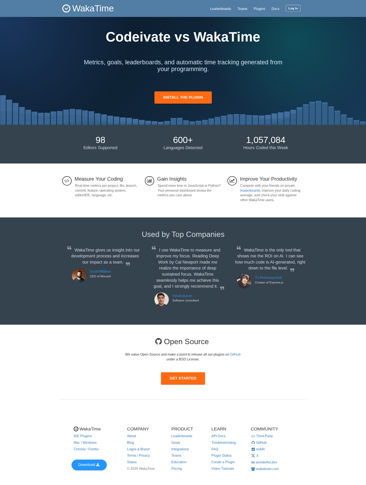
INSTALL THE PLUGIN (183, 97)
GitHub (235, 354)
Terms (131, 455)
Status (132, 462)
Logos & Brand (138, 449)
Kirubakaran (182, 296)
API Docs (218, 436)
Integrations (180, 449)
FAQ (214, 449)
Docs (275, 9)
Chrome (80, 449)
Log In (293, 8)
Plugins (259, 9)
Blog (130, 442)
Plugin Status (221, 455)
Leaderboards (220, 9)
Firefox (93, 449)
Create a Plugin (223, 462)
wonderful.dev (266, 462)
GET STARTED (183, 378)
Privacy (144, 455)
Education (179, 462)
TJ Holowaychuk (268, 277)
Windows (90, 442)
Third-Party (264, 436)
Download (86, 465)
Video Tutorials (222, 468)
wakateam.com (267, 469)
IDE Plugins (83, 436)
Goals (175, 442)
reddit (260, 449)
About (131, 436)
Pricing (176, 468)
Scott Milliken (100, 271)
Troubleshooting (223, 442)
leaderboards (250, 190)
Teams (242, 9)
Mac (77, 442)
